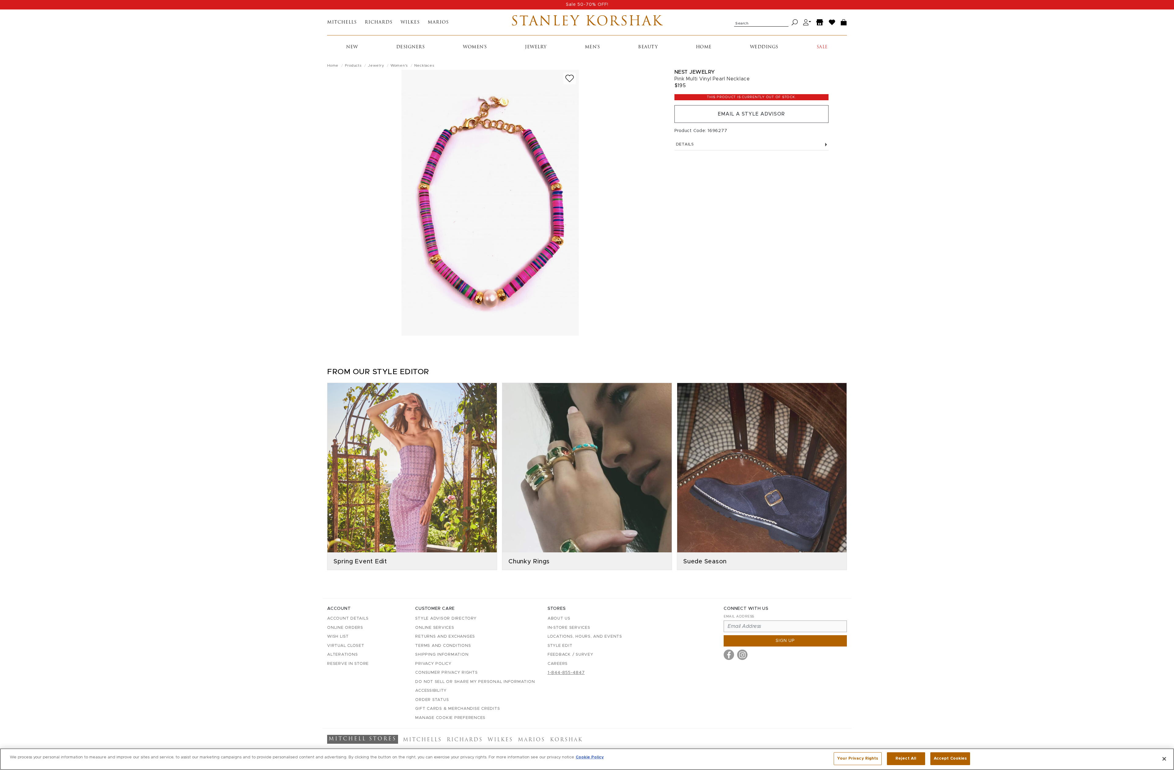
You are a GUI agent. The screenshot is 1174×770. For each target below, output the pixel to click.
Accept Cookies (950, 759)
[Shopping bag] (844, 22)
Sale (822, 47)
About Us (559, 619)
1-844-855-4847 (566, 673)
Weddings (764, 47)
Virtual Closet (345, 646)
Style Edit (560, 646)
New (352, 47)
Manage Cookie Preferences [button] (450, 718)
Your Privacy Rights (857, 759)
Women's (475, 47)
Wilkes (410, 22)
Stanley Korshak (587, 22)
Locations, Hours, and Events (585, 637)
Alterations (342, 655)
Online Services (434, 628)
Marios (438, 22)
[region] (587, 759)
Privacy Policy (433, 664)
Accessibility (431, 691)
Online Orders (345, 628)
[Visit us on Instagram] (742, 655)
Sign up (785, 641)
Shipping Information (441, 655)
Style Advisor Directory (445, 619)
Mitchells (342, 22)
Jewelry (536, 47)
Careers (558, 664)
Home (704, 47)
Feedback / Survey (570, 655)
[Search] (795, 22)
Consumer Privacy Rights (446, 673)
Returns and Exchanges (445, 637)
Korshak (566, 740)
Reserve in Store (348, 664)
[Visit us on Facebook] (729, 655)
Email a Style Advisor (751, 114)
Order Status (432, 700)
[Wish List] (832, 22)
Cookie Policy (590, 757)
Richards (379, 22)
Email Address (739, 616)
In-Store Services (569, 628)
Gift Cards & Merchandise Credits (457, 709)
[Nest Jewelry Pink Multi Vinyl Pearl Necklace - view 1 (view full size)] (490, 203)
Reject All (905, 759)
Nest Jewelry (694, 72)
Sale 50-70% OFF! (587, 4)
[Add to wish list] (569, 78)
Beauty (648, 47)
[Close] (1164, 758)
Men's (592, 47)
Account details (347, 619)
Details (685, 144)
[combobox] (761, 22)
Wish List (338, 637)
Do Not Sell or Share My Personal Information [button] (475, 682)
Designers (410, 47)
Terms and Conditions (443, 646)
